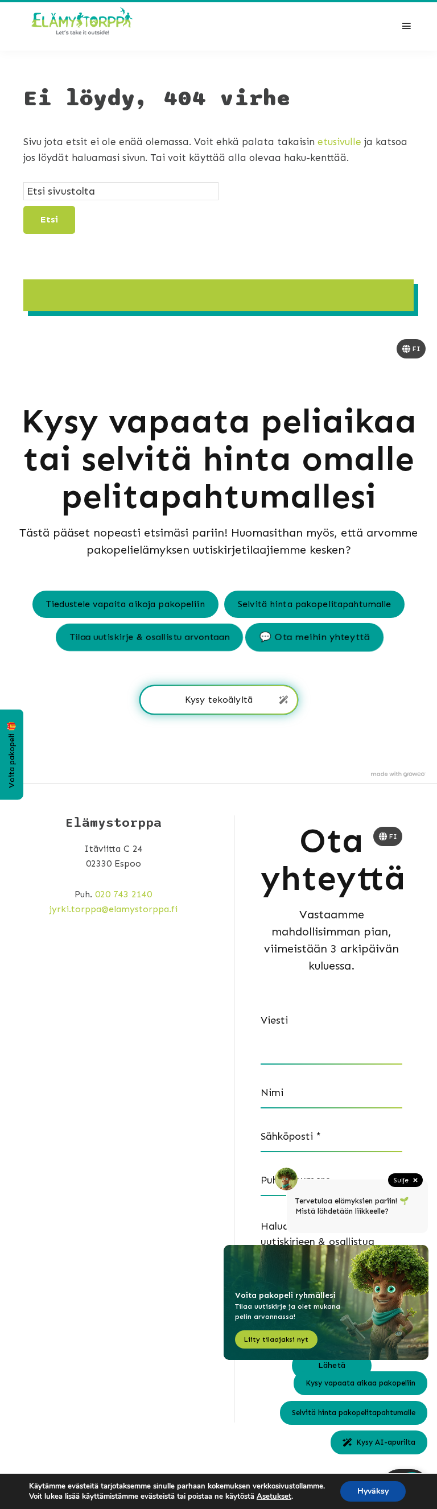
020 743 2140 (123, 894)
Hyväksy (373, 1491)
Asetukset (274, 1496)
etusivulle (339, 141)
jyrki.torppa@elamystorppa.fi (114, 909)
